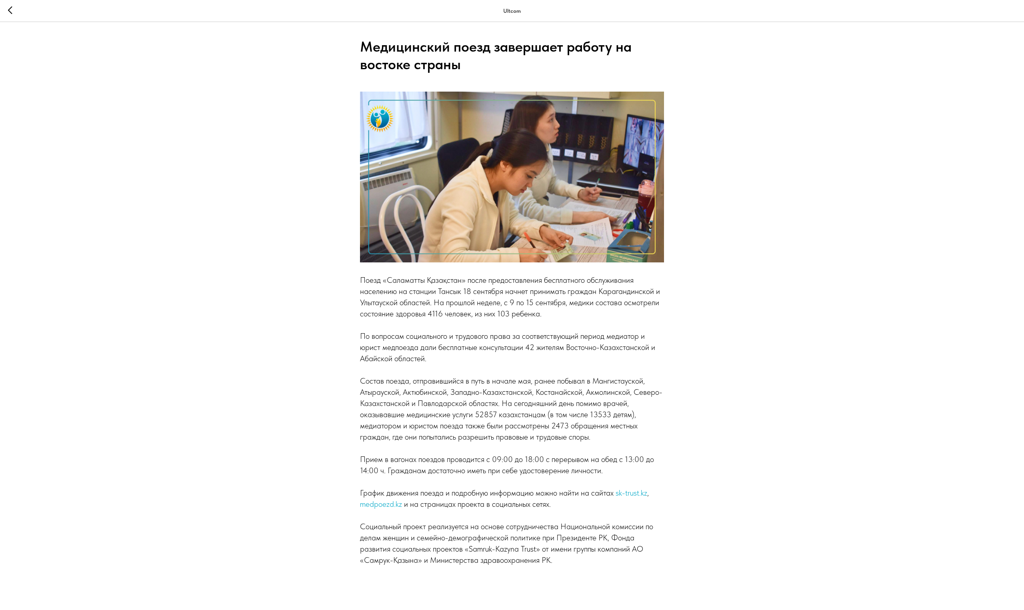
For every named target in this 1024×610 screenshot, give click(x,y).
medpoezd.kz (381, 504)
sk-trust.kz (631, 493)
